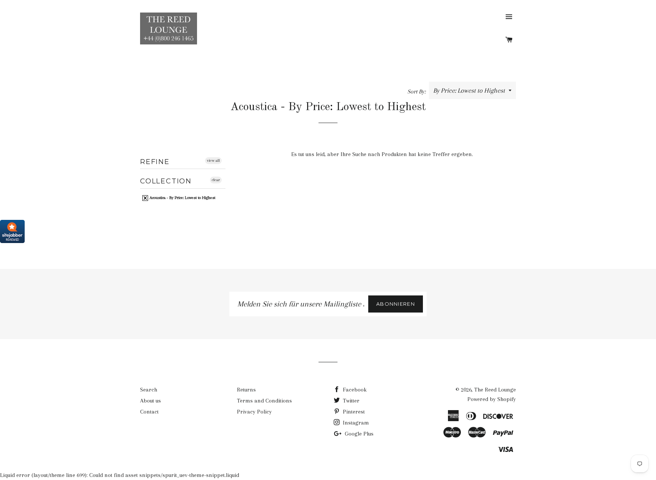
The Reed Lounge (495, 389)
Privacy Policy (254, 411)
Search (148, 389)
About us (150, 400)
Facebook (354, 389)
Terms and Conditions (264, 400)
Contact (149, 411)
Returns (246, 389)
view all (213, 160)
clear (216, 179)
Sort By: (417, 91)
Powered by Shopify (491, 399)
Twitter (350, 400)
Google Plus (358, 433)
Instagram (355, 422)
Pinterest (353, 411)
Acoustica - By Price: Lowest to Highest (181, 197)
